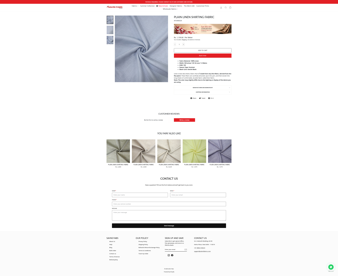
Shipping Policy (143, 244)
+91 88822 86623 (199, 248)
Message (114, 208)
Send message (169, 226)
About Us (112, 241)
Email (172, 191)
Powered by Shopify (169, 272)
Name (114, 191)
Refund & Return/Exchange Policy (149, 247)
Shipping (184, 39)
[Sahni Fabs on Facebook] (172, 255)
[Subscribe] (186, 249)
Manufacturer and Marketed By (203, 87)
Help (110, 244)
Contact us (112, 253)
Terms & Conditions (145, 250)
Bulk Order (202, 56)
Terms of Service (114, 257)
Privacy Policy (143, 241)
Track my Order (143, 253)
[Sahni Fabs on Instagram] (169, 255)
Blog (110, 247)
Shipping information (203, 92)
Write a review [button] (184, 120)
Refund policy (113, 260)
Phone (114, 200)
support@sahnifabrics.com (202, 251)
